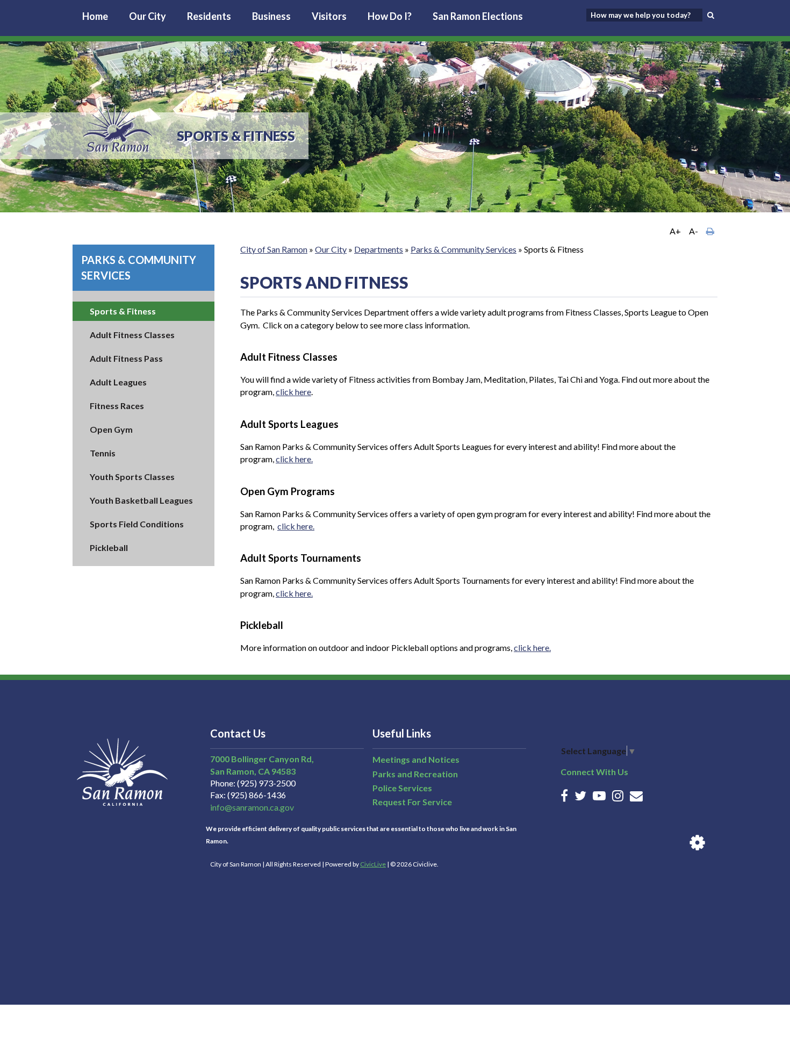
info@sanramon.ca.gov (252, 807)
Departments (378, 249)
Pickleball (109, 547)
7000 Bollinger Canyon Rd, (262, 759)
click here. (294, 459)
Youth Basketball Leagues (141, 500)
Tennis (103, 453)
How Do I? (390, 16)
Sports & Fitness (123, 311)
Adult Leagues (118, 382)
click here (293, 391)
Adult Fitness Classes (132, 335)
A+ (675, 231)
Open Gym (111, 429)
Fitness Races (117, 405)
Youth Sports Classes (132, 476)
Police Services (402, 788)
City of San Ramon (273, 249)
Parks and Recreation (415, 774)
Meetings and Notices (415, 759)
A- (693, 231)
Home (95, 16)
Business (271, 16)
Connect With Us (594, 772)
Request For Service (412, 802)
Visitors (329, 16)
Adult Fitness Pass (126, 358)
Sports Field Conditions (137, 524)
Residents (209, 16)
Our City (147, 16)
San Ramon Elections (478, 16)
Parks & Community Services (463, 249)
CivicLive (373, 864)
